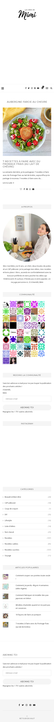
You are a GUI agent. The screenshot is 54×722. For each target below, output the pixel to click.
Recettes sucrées (28, 549)
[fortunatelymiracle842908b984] (6, 346)
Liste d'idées (28, 526)
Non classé (28, 532)
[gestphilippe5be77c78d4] (34, 332)
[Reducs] (34, 318)
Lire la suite (7, 183)
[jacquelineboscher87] (20, 346)
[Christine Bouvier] (13, 353)
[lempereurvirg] (6, 360)
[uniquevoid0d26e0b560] (41, 318)
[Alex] (6, 332)
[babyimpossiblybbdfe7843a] (6, 353)
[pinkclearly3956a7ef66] (41, 339)
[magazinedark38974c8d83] (41, 346)
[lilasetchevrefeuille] (41, 304)
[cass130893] (41, 353)
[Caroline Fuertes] (27, 339)
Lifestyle (28, 520)
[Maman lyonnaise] (13, 332)
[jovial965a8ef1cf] (27, 304)
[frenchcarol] (6, 325)
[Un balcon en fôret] (13, 325)
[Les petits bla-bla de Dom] (27, 318)
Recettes (28, 538)
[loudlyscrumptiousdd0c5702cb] (34, 346)
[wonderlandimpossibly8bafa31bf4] (41, 311)
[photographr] (27, 346)
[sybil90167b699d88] (6, 318)
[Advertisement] (27, 56)
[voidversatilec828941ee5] (20, 318)
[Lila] (27, 311)
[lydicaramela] (34, 325)
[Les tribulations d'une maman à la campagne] (13, 318)
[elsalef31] (20, 325)
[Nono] (41, 325)
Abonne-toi (27, 407)
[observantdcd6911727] (13, 311)
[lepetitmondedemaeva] (13, 360)
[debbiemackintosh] (27, 325)
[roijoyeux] (34, 339)
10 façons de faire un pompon (28, 614)
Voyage (28, 555)
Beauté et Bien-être (28, 497)
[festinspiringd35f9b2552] (20, 332)
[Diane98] (41, 332)
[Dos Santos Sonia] (20, 353)
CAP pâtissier (28, 503)
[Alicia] (34, 304)
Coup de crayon (28, 508)
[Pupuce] (34, 353)
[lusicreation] (20, 339)
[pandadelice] (13, 339)
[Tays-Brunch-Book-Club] (27, 332)
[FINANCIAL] (34, 311)
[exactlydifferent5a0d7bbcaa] (6, 311)
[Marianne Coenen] (27, 353)
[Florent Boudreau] (13, 346)
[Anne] (20, 311)
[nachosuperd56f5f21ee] (13, 304)
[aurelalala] (6, 304)
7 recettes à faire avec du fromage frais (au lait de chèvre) (21, 164)
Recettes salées (28, 544)
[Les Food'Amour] (20, 304)
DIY (28, 514)
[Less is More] (6, 339)
